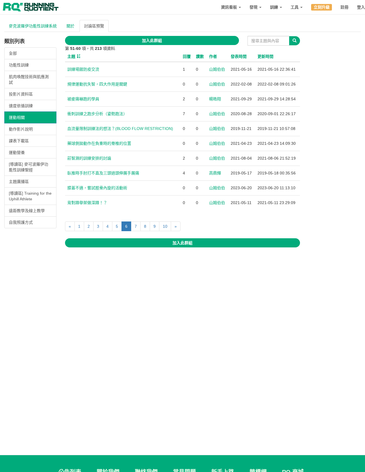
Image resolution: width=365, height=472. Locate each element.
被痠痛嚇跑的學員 (83, 99)
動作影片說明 (21, 129)
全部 (13, 53)
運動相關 (17, 117)
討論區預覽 (94, 26)
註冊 (344, 7)
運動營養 (17, 152)
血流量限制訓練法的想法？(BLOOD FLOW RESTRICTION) (120, 128)
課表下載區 (19, 141)
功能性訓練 (19, 65)
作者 (213, 56)
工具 (295, 7)
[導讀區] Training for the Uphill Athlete (30, 196)
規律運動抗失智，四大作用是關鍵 (97, 84)
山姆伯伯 (217, 69)
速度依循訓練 (21, 105)
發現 (254, 7)
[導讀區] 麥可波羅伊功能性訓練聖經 (28, 167)
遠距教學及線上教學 (27, 210)
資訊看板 (229, 7)
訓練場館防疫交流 (83, 69)
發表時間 (239, 56)
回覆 (187, 56)
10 (165, 226)
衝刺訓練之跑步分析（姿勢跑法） (97, 113)
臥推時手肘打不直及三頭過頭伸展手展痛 (103, 173)
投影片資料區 (21, 94)
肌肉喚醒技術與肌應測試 (29, 79)
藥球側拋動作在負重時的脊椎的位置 (99, 143)
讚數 (200, 56)
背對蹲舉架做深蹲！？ (87, 202)
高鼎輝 (215, 173)
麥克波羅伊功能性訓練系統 (33, 26)
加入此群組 (152, 40)
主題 (71, 56)
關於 (70, 26)
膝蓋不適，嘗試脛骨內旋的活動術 (97, 188)
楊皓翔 (215, 99)
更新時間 (265, 56)
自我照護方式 (21, 222)
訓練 (274, 7)
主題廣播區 (19, 181)
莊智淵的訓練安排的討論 (89, 158)
